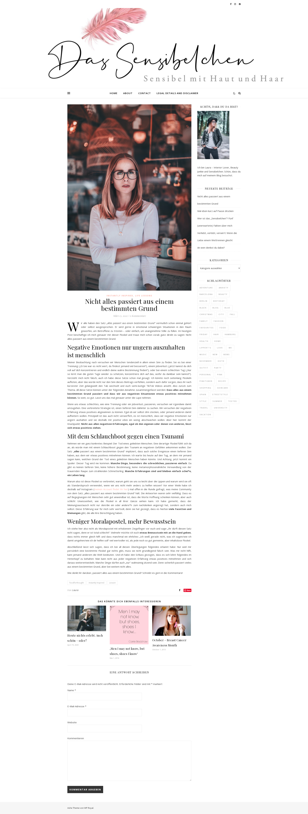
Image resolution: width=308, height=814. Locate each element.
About (128, 93)
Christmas (206, 314)
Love (220, 347)
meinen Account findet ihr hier (111, 489)
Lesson (112, 582)
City (221, 314)
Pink (219, 374)
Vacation (205, 414)
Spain (203, 394)
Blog (216, 307)
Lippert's (205, 347)
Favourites (207, 327)
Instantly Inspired (120, 295)
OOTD (221, 361)
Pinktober (206, 381)
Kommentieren (75, 738)
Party (218, 368)
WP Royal (88, 807)
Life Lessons (143, 295)
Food (223, 327)
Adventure (206, 287)
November (206, 361)
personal (205, 374)
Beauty (223, 294)
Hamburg (230, 334)
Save (189, 590)
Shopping (205, 388)
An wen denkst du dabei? (211, 247)
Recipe (222, 381)
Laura (75, 590)
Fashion (219, 321)
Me (230, 347)
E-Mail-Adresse (76, 706)
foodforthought (76, 582)
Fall (232, 314)
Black (203, 307)
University (220, 408)
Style (203, 401)
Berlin (203, 301)
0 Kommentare (138, 315)
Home (113, 93)
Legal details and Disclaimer (177, 93)
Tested (232, 401)
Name (71, 690)
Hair (216, 334)
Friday (204, 334)
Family (204, 321)
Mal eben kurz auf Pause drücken (215, 211)
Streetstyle (220, 394)
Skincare (222, 388)
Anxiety (223, 287)
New (215, 354)
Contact (144, 93)
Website (72, 722)
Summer (217, 401)
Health (204, 341)
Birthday (219, 301)
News (226, 354)
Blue (227, 307)
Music (203, 354)
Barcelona (206, 294)
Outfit (204, 368)
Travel (204, 408)
